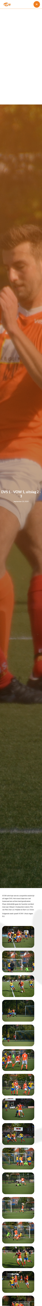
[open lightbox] (18, 937)
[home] (6, 4)
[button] (36, 4)
